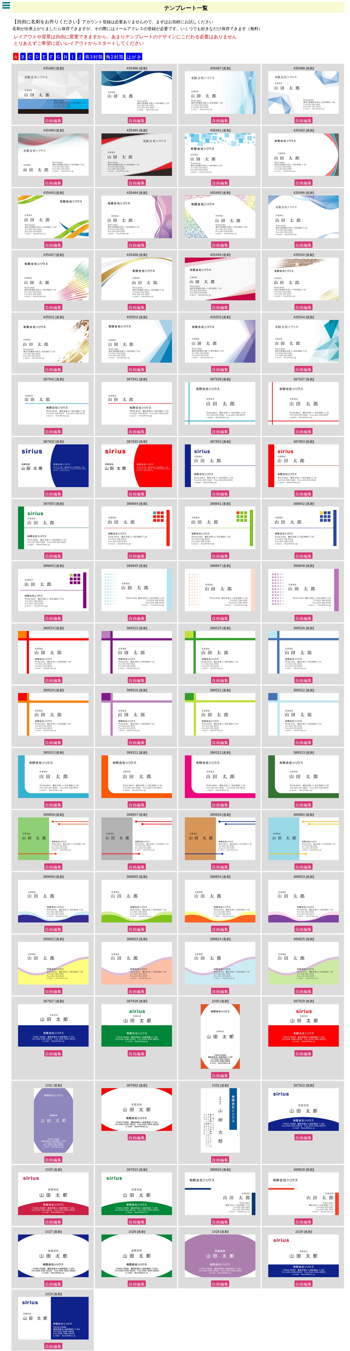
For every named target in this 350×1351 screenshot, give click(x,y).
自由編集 (53, 120)
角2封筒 (115, 57)
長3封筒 (94, 57)
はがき (134, 57)
